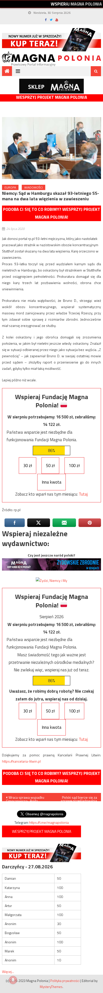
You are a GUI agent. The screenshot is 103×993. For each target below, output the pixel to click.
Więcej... (8, 971)
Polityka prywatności (65, 980)
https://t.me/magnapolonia (49, 822)
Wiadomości (33, 187)
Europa (10, 187)
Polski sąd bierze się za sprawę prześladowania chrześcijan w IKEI (79, 798)
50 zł (50, 465)
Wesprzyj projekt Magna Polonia (51, 97)
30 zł (27, 465)
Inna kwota (52, 482)
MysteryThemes (51, 986)
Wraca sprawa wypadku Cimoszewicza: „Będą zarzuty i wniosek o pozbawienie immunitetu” (25, 798)
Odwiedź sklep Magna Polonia (51, 86)
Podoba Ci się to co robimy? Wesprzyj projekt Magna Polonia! (51, 213)
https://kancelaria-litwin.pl (21, 761)
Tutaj (83, 494)
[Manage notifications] (13, 980)
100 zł (74, 465)
